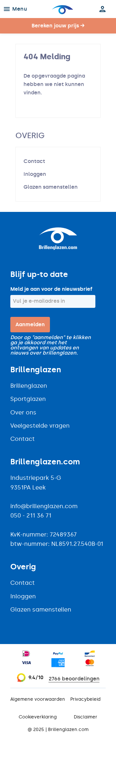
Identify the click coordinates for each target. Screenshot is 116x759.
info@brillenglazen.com (44, 506)
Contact (34, 161)
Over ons (23, 412)
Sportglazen (28, 399)
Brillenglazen (28, 385)
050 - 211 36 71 (30, 515)
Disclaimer (85, 717)
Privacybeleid (85, 699)
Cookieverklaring (38, 717)
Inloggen (35, 174)
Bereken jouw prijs (58, 26)
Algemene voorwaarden (37, 699)
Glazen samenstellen (51, 187)
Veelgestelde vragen (40, 425)
